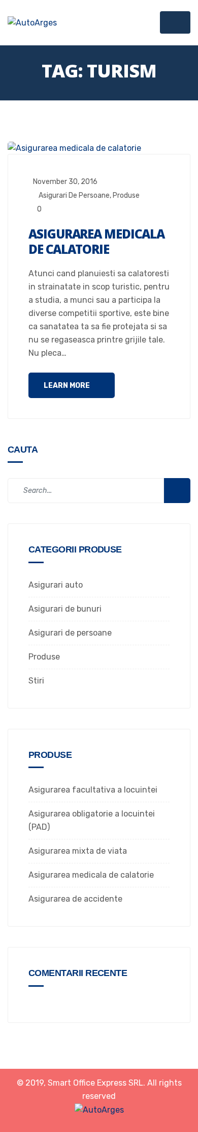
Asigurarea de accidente (75, 899)
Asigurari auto (55, 585)
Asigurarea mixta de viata (77, 851)
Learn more (67, 385)
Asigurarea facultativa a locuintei (92, 790)
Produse (126, 195)
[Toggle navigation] (175, 22)
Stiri (36, 681)
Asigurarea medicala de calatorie (96, 241)
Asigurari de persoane (74, 195)
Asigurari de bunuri (65, 609)
